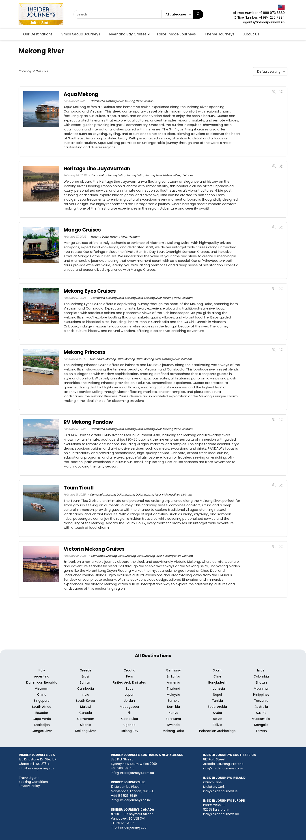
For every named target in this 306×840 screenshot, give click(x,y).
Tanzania (261, 700)
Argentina (41, 676)
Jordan (129, 700)
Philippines (261, 694)
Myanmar (261, 688)
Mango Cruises (82, 229)
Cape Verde (41, 719)
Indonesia (217, 688)
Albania (85, 725)
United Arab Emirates (129, 682)
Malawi (85, 706)
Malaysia (173, 694)
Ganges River (42, 731)
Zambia (173, 700)
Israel (261, 670)
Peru (129, 676)
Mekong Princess (85, 352)
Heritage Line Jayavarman (97, 168)
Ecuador (41, 712)
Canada (85, 712)
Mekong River (114, 101)
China (41, 694)
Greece (85, 670)
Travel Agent (29, 777)
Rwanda (173, 725)
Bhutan (261, 682)
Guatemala (261, 719)
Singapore (42, 700)
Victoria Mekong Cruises (94, 549)
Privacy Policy (29, 786)
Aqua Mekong (81, 94)
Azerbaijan (42, 725)
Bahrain (85, 682)
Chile (217, 676)
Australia (261, 706)
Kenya (173, 712)
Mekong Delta (115, 175)
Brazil (85, 676)
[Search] (198, 14)
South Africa (41, 706)
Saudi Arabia (217, 706)
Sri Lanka (173, 676)
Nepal (217, 694)
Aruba (217, 712)
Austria (261, 712)
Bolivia (217, 725)
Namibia (173, 706)
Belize (217, 719)
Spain (217, 670)
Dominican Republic (41, 682)
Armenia (173, 682)
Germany (173, 670)
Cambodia (98, 101)
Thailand (173, 688)
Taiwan (261, 731)
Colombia (261, 676)
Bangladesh (217, 682)
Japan (129, 694)
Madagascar (129, 706)
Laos (129, 688)
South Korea (85, 700)
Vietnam (148, 101)
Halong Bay (129, 731)
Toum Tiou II (79, 487)
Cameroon (85, 719)
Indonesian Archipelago (217, 731)
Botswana (173, 719)
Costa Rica (129, 719)
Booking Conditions (34, 781)
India (85, 694)
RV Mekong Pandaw (88, 422)
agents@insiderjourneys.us (264, 22)
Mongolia (261, 725)
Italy (42, 670)
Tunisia (217, 700)
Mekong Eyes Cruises (90, 291)
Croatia (129, 670)
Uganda (129, 725)
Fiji (129, 712)
